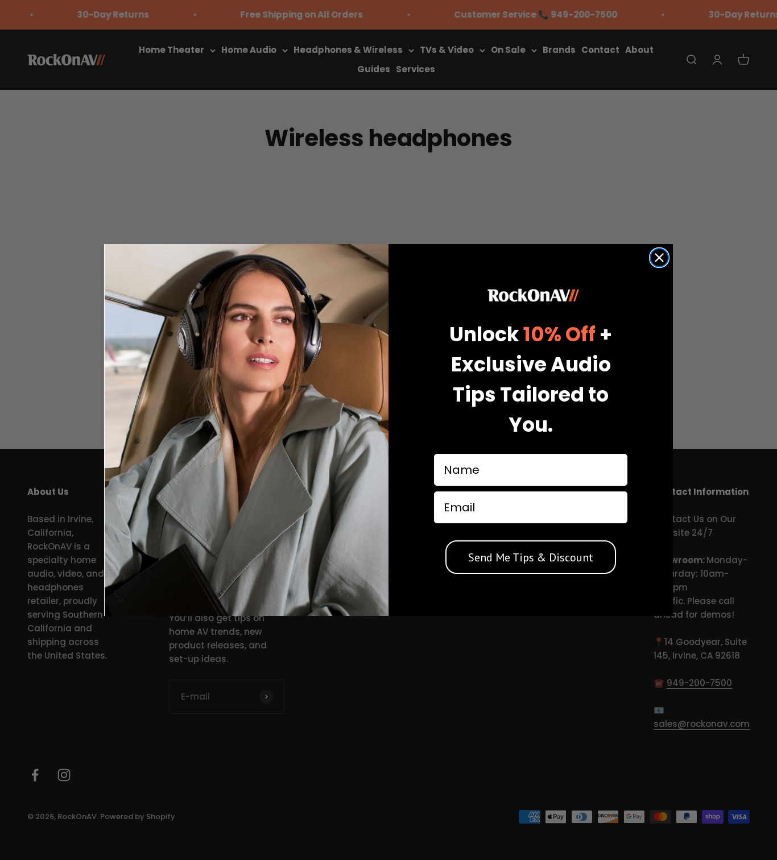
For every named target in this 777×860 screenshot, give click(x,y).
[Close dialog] (659, 258)
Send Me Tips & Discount (530, 557)
